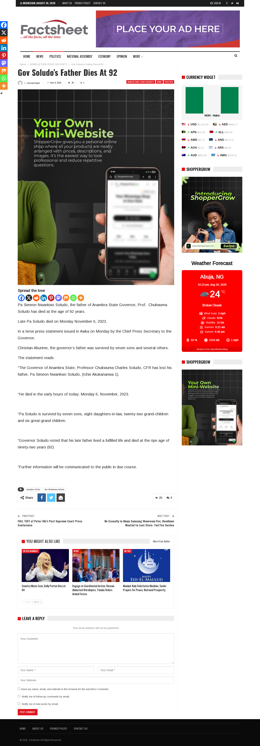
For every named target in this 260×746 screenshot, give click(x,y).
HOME (26, 56)
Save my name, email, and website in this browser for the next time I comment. (65, 689)
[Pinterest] (51, 298)
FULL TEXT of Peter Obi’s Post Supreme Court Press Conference (50, 523)
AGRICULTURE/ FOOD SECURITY (141, 81)
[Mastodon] (58, 298)
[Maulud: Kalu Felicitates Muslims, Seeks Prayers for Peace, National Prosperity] (146, 565)
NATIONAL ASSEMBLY (79, 56)
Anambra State (33, 489)
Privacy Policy (82, 3)
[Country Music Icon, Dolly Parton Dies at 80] (45, 565)
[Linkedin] (43, 298)
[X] (29, 298)
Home (23, 728)
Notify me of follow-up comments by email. (46, 696)
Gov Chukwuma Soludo (54, 489)
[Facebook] (21, 298)
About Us (67, 3)
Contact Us (99, 3)
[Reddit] (36, 298)
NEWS (39, 56)
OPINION (122, 56)
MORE (136, 56)
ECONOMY (104, 56)
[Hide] (1, 93)
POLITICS (55, 56)
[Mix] (66, 298)
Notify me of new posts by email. (40, 704)
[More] (80, 298)
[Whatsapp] (73, 298)
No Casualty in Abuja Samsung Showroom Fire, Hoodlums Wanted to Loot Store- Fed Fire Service (139, 523)
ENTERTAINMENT (30, 551)
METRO (127, 551)
